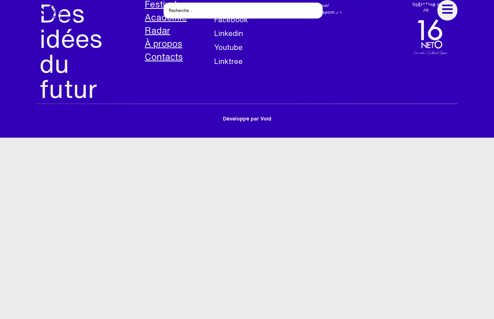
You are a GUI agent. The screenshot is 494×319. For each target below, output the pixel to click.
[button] (354, 10)
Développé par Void (247, 118)
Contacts (164, 56)
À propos (163, 43)
